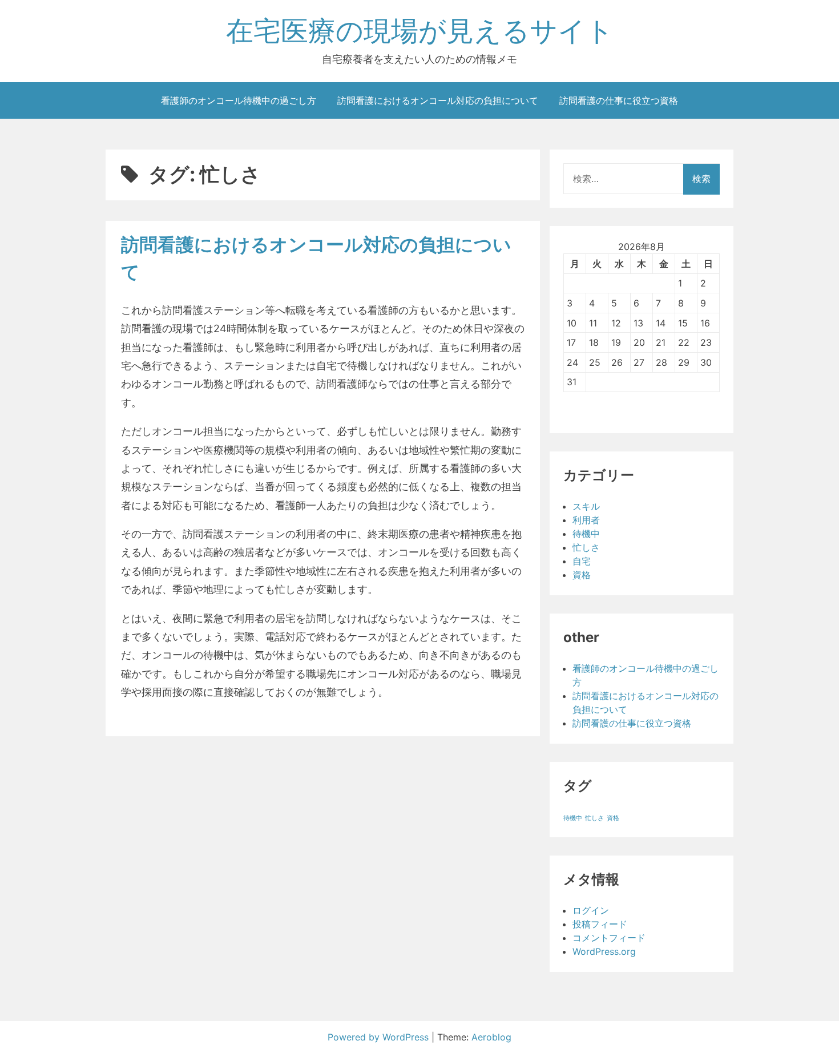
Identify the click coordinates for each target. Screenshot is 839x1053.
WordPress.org (604, 951)
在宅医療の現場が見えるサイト (420, 30)
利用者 (586, 520)
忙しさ (586, 547)
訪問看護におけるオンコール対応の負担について (437, 100)
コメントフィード (609, 937)
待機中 (586, 533)
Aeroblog (491, 1037)
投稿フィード (599, 924)
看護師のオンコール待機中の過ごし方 (238, 100)
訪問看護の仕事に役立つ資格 (618, 100)
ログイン (590, 910)
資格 (581, 574)
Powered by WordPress (379, 1037)
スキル (586, 506)
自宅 (581, 561)
